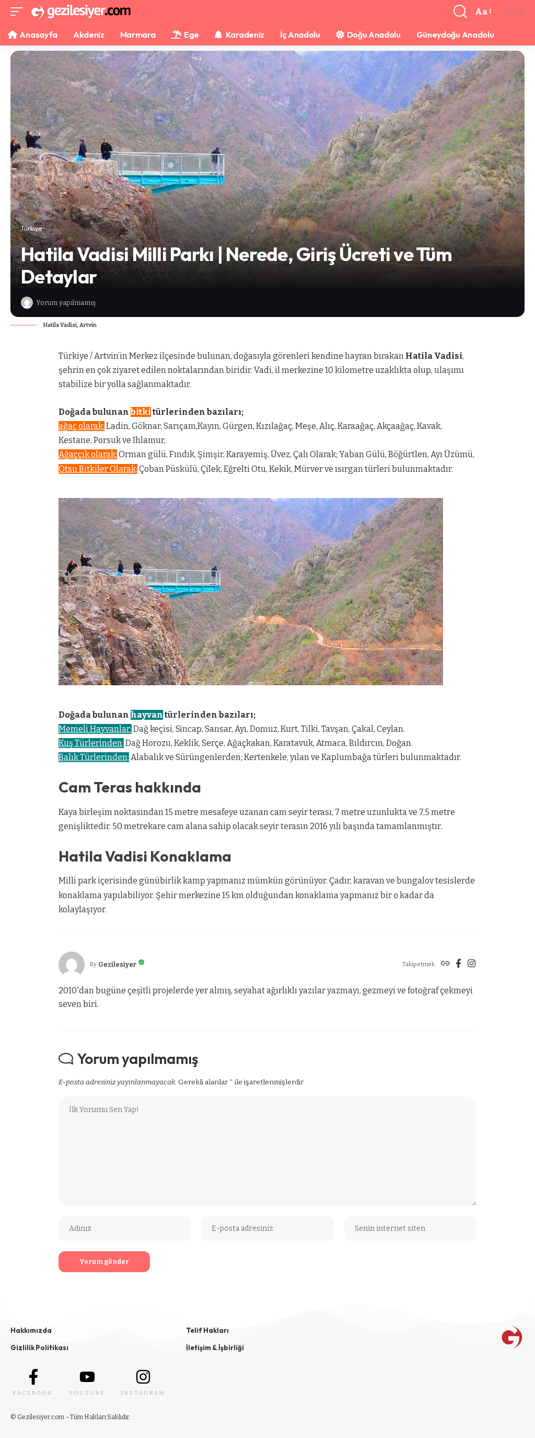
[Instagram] (471, 964)
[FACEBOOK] (33, 1377)
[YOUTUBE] (87, 1377)
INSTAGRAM (143, 1392)
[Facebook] (458, 964)
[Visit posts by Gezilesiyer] (27, 303)
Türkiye (31, 228)
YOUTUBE (87, 1392)
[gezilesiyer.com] (80, 11)
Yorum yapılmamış (66, 303)
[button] (19, 11)
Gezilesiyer (117, 964)
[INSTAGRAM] (143, 1377)
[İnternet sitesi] (445, 964)
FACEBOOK (33, 1392)
